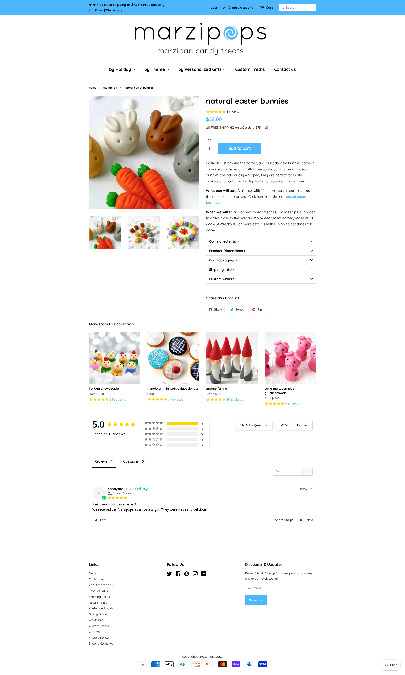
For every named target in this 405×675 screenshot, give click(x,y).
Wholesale (96, 620)
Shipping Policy (99, 597)
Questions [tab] (131, 461)
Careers (94, 632)
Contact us (285, 69)
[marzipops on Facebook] (178, 575)
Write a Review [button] (296, 425)
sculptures (110, 87)
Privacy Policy (99, 637)
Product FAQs (98, 591)
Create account (241, 7)
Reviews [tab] (101, 461)
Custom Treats (250, 69)
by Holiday (120, 69)
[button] (261, 241)
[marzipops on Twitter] (169, 575)
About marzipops (101, 585)
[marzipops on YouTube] (203, 575)
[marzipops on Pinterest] (186, 575)
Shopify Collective (101, 643)
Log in (215, 7)
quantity (213, 139)
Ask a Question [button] (256, 425)
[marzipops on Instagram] (195, 575)
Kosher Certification (102, 608)
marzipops (214, 656)
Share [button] (102, 520)
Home (92, 87)
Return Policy (98, 602)
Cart (269, 7)
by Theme (155, 69)
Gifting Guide (98, 614)
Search (93, 573)
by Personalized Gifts (200, 69)
